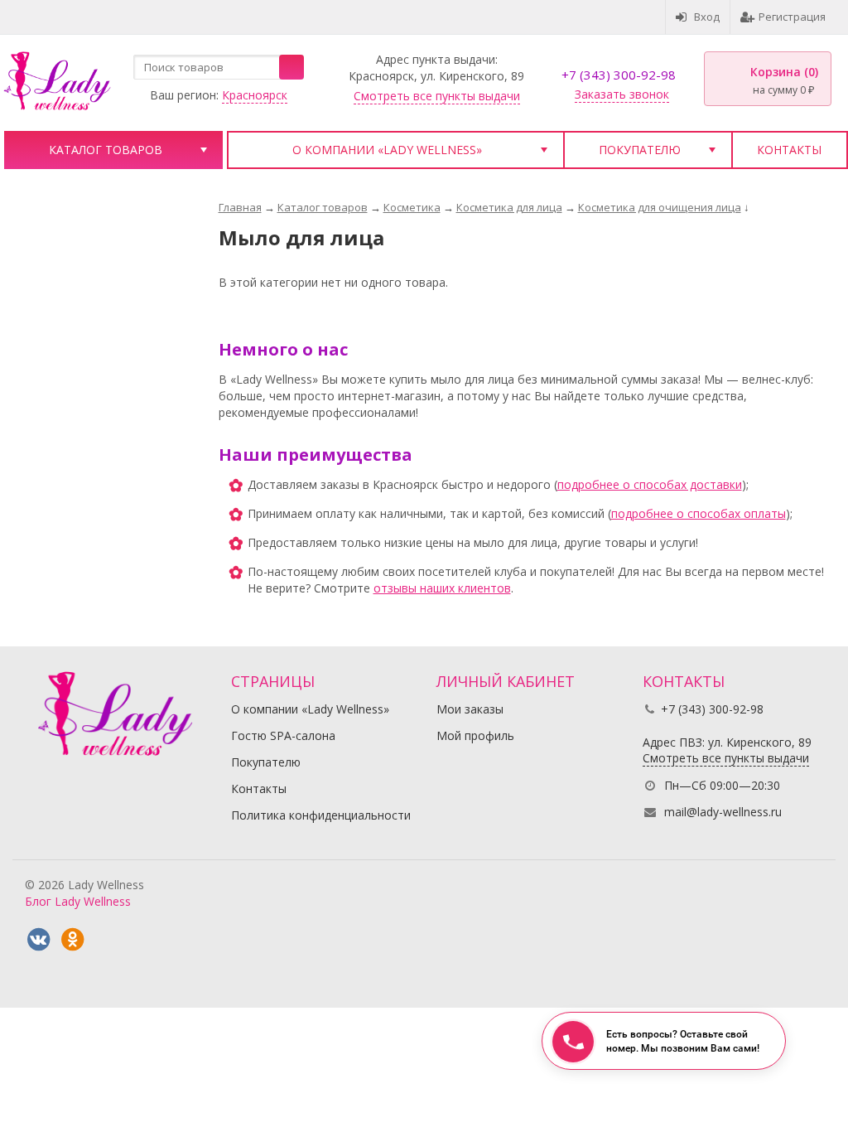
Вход (707, 16)
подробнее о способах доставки (649, 484)
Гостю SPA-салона (283, 735)
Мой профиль (475, 735)
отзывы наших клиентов (442, 588)
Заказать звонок (622, 94)
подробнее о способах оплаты (698, 513)
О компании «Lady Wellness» (387, 149)
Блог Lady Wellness (78, 901)
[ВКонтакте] (38, 939)
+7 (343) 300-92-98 (618, 74)
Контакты (789, 149)
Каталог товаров (105, 149)
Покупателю (640, 149)
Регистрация (792, 16)
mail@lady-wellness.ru (723, 812)
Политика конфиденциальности (321, 815)
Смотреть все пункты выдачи (437, 96)
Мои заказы (470, 709)
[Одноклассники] (72, 939)
